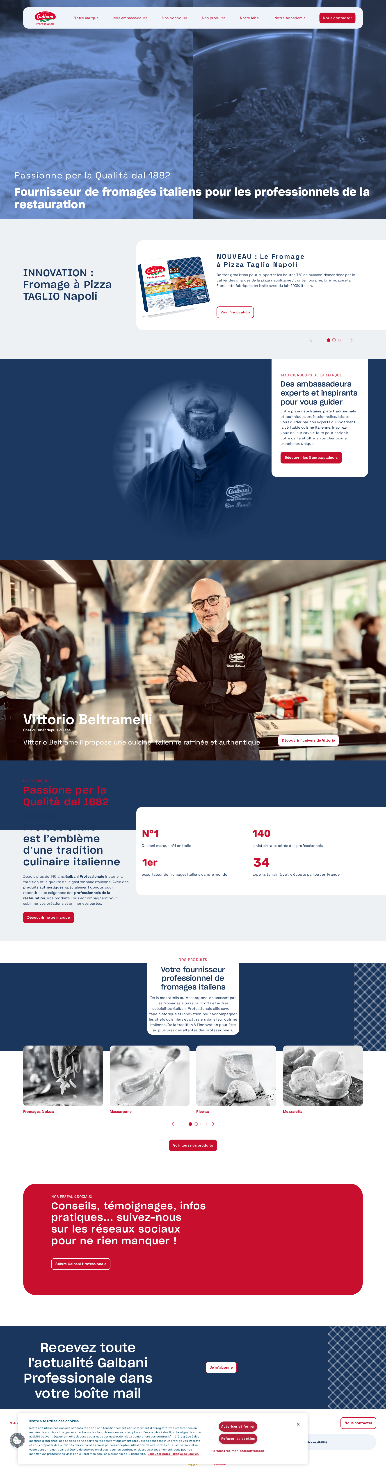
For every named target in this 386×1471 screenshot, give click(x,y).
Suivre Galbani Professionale (80, 1264)
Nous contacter (337, 18)
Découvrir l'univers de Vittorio (308, 740)
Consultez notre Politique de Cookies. (173, 1454)
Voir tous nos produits (193, 1145)
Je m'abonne (221, 1367)
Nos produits (213, 18)
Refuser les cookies (238, 1439)
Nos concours (174, 18)
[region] (163, 1438)
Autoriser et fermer (238, 1426)
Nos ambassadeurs (130, 18)
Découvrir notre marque (48, 917)
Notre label (250, 18)
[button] (351, 340)
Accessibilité (317, 1442)
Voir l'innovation (235, 312)
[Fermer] (298, 1424)
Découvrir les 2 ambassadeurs (311, 457)
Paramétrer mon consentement (238, 1451)
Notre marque (86, 18)
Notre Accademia (290, 18)
